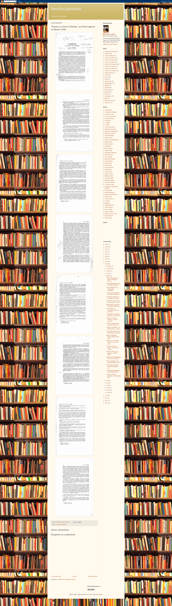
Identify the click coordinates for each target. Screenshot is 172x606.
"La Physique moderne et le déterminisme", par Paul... (113, 332)
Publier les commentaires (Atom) (66, 579)
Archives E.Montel (109, 55)
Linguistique (108, 81)
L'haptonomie (108, 110)
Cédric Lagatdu (108, 157)
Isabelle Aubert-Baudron (111, 194)
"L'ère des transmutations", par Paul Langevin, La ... (113, 324)
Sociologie (107, 102)
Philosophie (108, 90)
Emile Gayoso (108, 165)
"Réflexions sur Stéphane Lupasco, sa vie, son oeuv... (112, 342)
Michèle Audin (108, 142)
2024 (106, 247)
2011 (106, 403)
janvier (108, 392)
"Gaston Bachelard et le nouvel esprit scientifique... (112, 288)
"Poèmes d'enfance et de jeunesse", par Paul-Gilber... (112, 353)
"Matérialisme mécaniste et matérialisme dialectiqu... (113, 305)
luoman (90, 594)
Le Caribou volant (109, 184)
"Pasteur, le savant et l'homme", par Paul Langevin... (111, 319)
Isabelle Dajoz (108, 169)
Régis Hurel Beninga (110, 159)
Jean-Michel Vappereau (110, 152)
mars (108, 388)
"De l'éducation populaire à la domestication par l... (113, 371)
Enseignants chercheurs (110, 129)
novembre (109, 268)
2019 (106, 256)
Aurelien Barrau (109, 207)
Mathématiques (108, 83)
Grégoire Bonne (109, 161)
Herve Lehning (108, 209)
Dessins (106, 77)
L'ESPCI (107, 125)
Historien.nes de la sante (111, 213)
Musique (107, 85)
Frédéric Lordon (109, 174)
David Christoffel (109, 178)
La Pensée (107, 201)
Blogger (100, 594)
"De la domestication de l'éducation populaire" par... (112, 366)
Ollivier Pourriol (109, 215)
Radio (106, 98)
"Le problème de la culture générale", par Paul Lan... (113, 314)
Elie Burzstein (108, 163)
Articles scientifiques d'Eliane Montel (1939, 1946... (112, 336)
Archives (107, 53)
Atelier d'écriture (109, 73)
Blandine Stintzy (109, 176)
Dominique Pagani (109, 180)
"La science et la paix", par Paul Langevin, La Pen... (113, 301)
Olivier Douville (109, 154)
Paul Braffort (108, 146)
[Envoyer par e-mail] (74, 522)
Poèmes (106, 94)
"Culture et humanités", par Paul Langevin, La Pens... (113, 328)
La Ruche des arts (109, 114)
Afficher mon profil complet (110, 44)
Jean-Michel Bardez (110, 192)
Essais (106, 79)
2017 (106, 259)
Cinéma (106, 75)
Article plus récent (56, 576)
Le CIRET (107, 122)
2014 (106, 395)
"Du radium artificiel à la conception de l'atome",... (113, 297)
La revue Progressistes (110, 116)
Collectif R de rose (109, 198)
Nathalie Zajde (108, 150)
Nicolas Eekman (109, 144)
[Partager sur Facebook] (79, 522)
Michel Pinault (108, 190)
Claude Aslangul (109, 211)
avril (108, 385)
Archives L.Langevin (110, 62)
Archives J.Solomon (110, 60)
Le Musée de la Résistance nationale (111, 187)
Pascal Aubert (108, 218)
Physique (107, 92)
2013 (106, 398)
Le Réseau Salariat (109, 118)
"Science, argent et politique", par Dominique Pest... (113, 375)
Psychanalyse (108, 96)
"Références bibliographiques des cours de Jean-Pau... (113, 357)
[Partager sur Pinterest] (80, 522)
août (108, 273)
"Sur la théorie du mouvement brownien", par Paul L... (112, 310)
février (108, 390)
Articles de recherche (110, 68)
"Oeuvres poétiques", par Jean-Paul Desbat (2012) (113, 361)
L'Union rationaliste (110, 127)
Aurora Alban (108, 171)
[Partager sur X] (77, 522)
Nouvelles (107, 87)
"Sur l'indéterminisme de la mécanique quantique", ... (113, 284)
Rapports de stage (109, 100)
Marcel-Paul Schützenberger (112, 140)
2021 (106, 252)
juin (108, 380)
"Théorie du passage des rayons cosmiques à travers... (112, 279)
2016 (106, 261)
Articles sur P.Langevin (111, 70)
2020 (106, 254)
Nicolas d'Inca (108, 196)
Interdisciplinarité (66, 8)
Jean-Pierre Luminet (110, 133)
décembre (109, 266)
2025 (106, 244)
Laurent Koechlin (109, 167)
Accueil (74, 576)
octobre (109, 271)
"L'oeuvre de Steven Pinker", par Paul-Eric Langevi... (112, 347)
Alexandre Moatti (109, 135)
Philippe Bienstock (109, 205)
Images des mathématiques (111, 131)
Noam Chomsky (109, 137)
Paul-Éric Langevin (110, 34)
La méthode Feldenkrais (111, 112)
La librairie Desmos (110, 182)
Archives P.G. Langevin (111, 64)
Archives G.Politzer (110, 58)
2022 (106, 249)
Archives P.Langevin (61, 524)
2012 (106, 400)
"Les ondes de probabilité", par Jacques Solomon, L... (113, 293)
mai (108, 383)
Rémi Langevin (108, 148)
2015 (106, 264)
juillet (108, 276)
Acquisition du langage (110, 51)
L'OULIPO (107, 120)
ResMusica (107, 203)
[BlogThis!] (75, 522)
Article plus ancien (92, 576)
